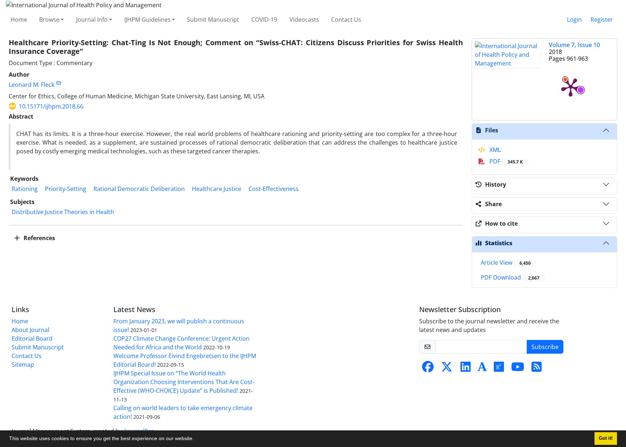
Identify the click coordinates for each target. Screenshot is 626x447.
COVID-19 (264, 20)
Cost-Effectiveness (274, 189)
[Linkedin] (465, 369)
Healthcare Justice (216, 189)
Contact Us (346, 20)
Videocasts (304, 20)
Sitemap (23, 365)
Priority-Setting (65, 189)
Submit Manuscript (213, 20)
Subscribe (545, 347)
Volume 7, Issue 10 (574, 45)
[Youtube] (517, 369)
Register (601, 20)
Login (574, 20)
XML (494, 150)
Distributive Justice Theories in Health (63, 212)
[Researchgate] (499, 369)
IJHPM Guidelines (147, 20)
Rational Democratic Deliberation (139, 189)
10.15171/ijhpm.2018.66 (51, 106)
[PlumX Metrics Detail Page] (570, 86)
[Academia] (482, 369)
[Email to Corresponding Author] (58, 83)
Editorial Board (32, 338)
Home (19, 20)
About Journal (30, 330)
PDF (505, 161)
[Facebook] (428, 369)
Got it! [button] (606, 438)
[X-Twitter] (446, 369)
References (38, 238)
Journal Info (92, 20)
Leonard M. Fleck (31, 85)
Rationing (25, 189)
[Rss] (536, 369)
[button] (196, 439)
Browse (49, 20)
